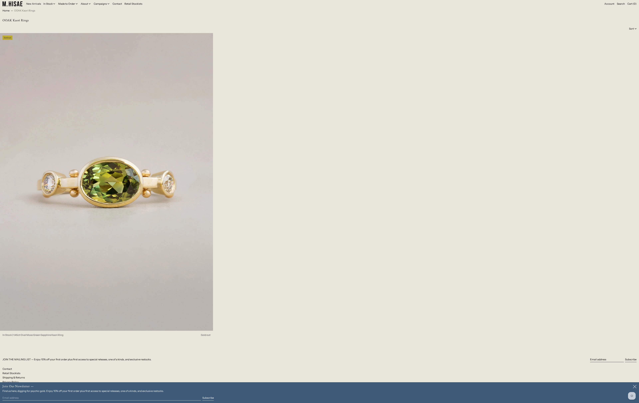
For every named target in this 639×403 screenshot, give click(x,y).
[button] (621, 4)
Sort (631, 28)
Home (5, 10)
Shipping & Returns (13, 377)
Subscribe (631, 359)
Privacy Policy (10, 382)
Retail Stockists (11, 373)
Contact (7, 368)
